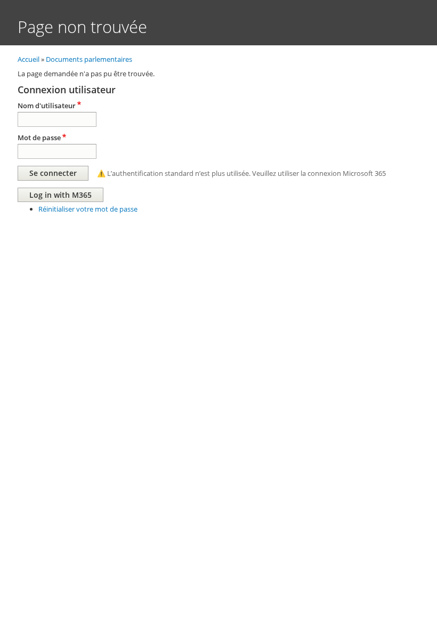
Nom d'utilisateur (47, 105)
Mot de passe (39, 137)
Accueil (28, 59)
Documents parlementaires (89, 59)
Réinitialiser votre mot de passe (87, 209)
